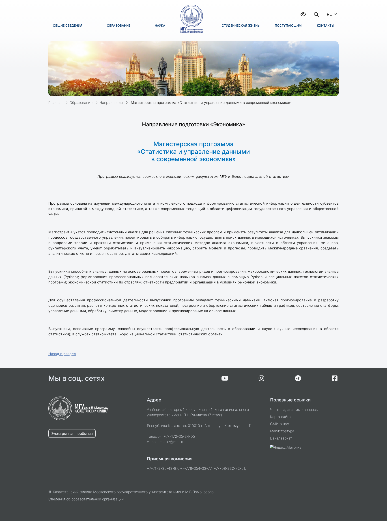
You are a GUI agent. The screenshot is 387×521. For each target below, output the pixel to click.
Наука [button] (160, 25)
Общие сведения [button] (67, 25)
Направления (111, 102)
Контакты (325, 25)
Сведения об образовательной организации (86, 499)
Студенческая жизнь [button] (241, 25)
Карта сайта (280, 416)
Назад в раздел (62, 354)
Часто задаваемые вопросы (294, 409)
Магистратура (282, 431)
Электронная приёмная (72, 433)
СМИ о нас (279, 424)
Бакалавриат (281, 438)
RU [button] (330, 14)
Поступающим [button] (288, 25)
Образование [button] (118, 25)
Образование (80, 102)
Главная (55, 102)
